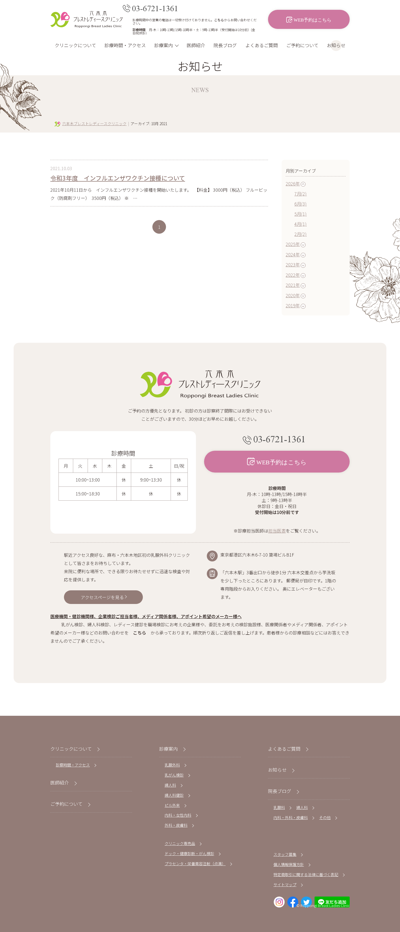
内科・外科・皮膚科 (290, 817)
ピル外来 (172, 805)
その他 (325, 817)
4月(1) (300, 224)
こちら (219, 19)
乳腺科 (279, 807)
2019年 (293, 305)
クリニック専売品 (180, 843)
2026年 (293, 183)
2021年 (293, 285)
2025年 (293, 244)
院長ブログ (225, 45)
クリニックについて (75, 45)
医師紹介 (196, 45)
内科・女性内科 (178, 815)
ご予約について (302, 45)
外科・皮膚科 (176, 825)
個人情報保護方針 (288, 864)
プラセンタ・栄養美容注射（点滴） (195, 863)
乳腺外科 (172, 765)
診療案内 (163, 45)
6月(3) (300, 203)
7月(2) (300, 193)
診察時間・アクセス (73, 765)
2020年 (293, 295)
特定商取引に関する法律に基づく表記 (305, 874)
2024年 (293, 254)
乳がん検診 (174, 775)
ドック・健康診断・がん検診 (189, 853)
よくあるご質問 (261, 45)
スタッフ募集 (284, 854)
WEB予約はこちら (312, 19)
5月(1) (300, 214)
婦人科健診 (174, 795)
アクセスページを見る (102, 597)
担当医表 (277, 530)
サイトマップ (284, 884)
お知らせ (336, 45)
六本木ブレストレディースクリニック (94, 123)
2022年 (293, 275)
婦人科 (170, 785)
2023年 (293, 264)
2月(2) (300, 234)
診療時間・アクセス (125, 45)
